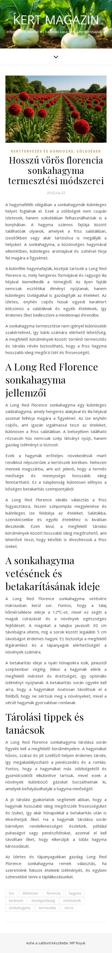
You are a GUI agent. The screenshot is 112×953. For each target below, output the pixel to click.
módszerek (72, 900)
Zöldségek (89, 151)
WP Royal (77, 943)
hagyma (75, 893)
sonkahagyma (19, 908)
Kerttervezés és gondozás (42, 151)
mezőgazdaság (43, 900)
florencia (53, 893)
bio (11, 893)
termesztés (47, 908)
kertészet (16, 900)
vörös (68, 908)
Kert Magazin (56, 20)
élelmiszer (30, 893)
